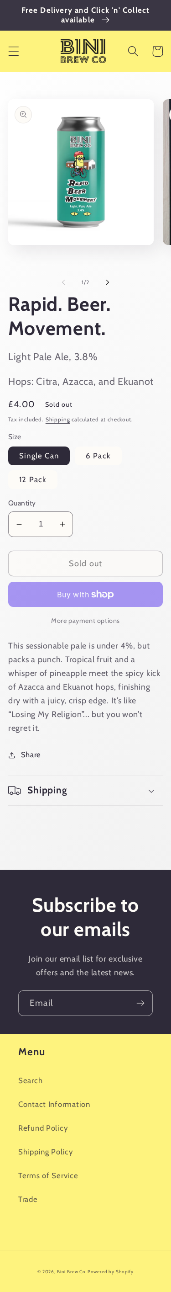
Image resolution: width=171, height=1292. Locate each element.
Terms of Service (48, 1175)
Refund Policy (42, 1127)
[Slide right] (108, 282)
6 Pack (98, 455)
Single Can (39, 455)
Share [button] (31, 754)
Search (30, 1080)
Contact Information (54, 1104)
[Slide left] (63, 282)
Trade (28, 1199)
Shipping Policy (45, 1151)
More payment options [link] (85, 621)
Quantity (22, 503)
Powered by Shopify (111, 1272)
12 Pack (33, 479)
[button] (14, 51)
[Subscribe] (140, 1003)
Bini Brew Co (71, 1272)
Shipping (58, 419)
